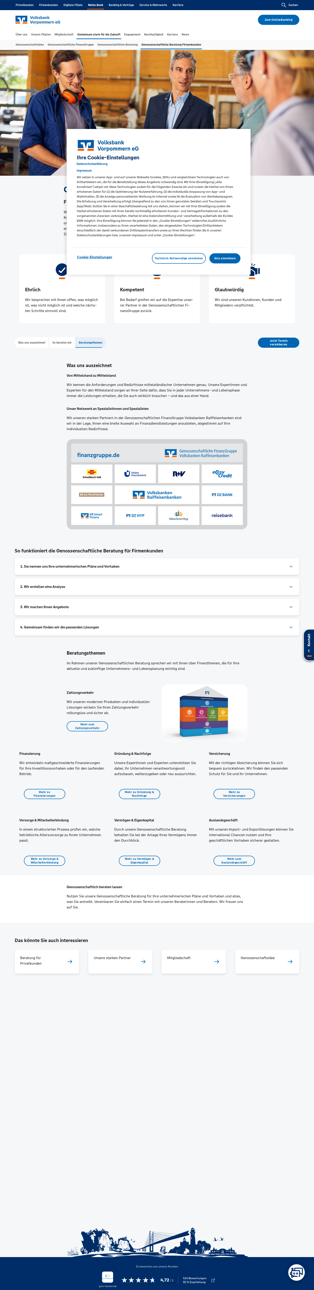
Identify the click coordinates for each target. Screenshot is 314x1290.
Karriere (178, 5)
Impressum (84, 170)
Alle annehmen (225, 258)
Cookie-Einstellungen (94, 257)
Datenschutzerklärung (92, 164)
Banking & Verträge (121, 5)
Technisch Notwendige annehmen (179, 258)
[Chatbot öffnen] (296, 1272)
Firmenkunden (48, 5)
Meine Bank (95, 5)
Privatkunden (25, 5)
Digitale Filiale (73, 5)
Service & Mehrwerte (153, 5)
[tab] (21, 34)
